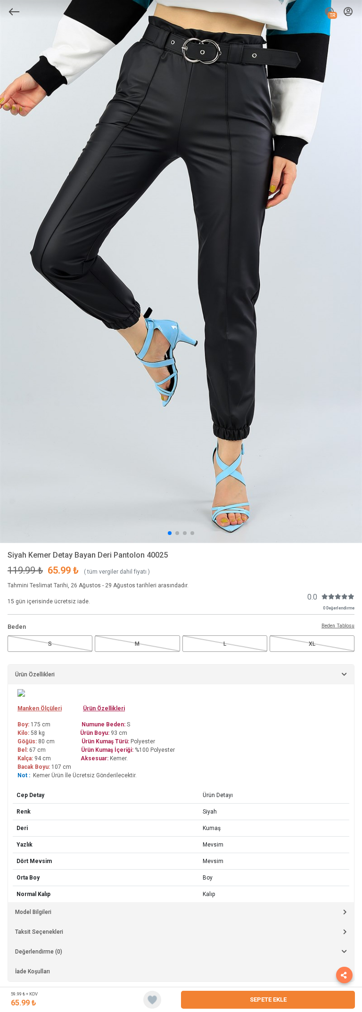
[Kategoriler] (14, 11)
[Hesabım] (348, 12)
